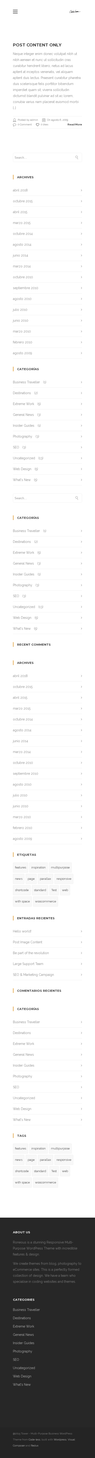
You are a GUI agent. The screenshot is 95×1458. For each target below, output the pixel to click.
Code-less (34, 1439)
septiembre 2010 (25, 288)
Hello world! (22, 931)
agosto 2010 (22, 299)
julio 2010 (20, 310)
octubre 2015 (23, 201)
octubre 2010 (23, 277)
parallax (45, 878)
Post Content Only (37, 45)
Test (54, 890)
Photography (22, 436)
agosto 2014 (22, 244)
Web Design (22, 469)
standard (40, 890)
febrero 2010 (22, 342)
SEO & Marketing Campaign (33, 975)
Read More (75, 124)
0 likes (44, 124)
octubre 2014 (23, 234)
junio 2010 (20, 320)
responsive (63, 878)
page (31, 878)
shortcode (22, 890)
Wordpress (60, 1439)
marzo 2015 (21, 223)
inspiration (38, 867)
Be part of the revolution (31, 953)
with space (22, 901)
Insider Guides (23, 425)
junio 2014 (20, 255)
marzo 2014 (22, 266)
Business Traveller (26, 382)
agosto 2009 (22, 353)
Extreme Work (23, 404)
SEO (16, 447)
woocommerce (45, 901)
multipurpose (60, 867)
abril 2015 (20, 212)
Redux (35, 1445)
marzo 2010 (22, 331)
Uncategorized (24, 458)
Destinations (22, 393)
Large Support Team (28, 964)
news (18, 878)
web (65, 890)
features (20, 867)
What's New (22, 480)
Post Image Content (27, 942)
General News (23, 415)
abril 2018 (20, 190)
